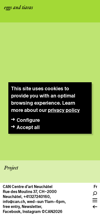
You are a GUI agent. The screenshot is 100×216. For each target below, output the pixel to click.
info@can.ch (14, 201)
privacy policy (64, 110)
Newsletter (31, 206)
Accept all (28, 127)
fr (95, 186)
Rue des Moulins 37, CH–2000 (30, 191)
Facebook (12, 211)
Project (11, 168)
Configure (28, 120)
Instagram (31, 211)
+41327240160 (36, 196)
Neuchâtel (12, 196)
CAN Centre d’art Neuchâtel (27, 186)
